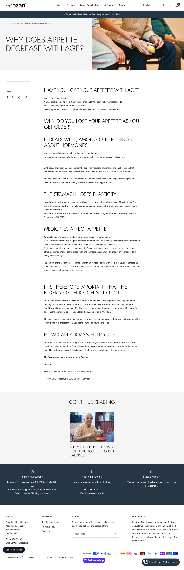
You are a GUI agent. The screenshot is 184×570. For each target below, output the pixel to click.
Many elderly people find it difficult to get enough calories (92, 451)
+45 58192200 (15, 539)
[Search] (164, 5)
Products (71, 5)
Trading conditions (50, 522)
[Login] (170, 5)
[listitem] (7, 97)
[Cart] (176, 5)
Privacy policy (48, 526)
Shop (59, 5)
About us (46, 531)
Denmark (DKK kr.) (15, 557)
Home (8, 23)
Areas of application (89, 5)
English (146, 5)
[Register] (115, 534)
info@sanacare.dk (20, 542)
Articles (16, 23)
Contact (123, 5)
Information (109, 5)
